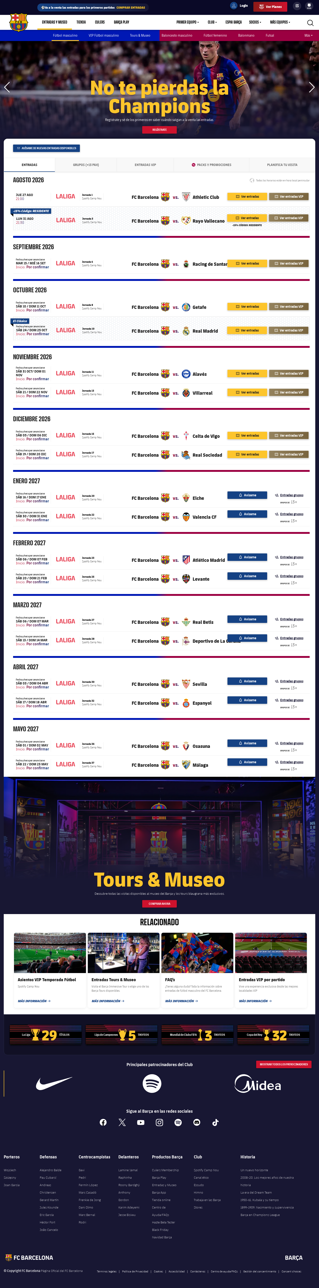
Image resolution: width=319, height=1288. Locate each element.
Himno (198, 1192)
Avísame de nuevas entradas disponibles (48, 148)
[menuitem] (309, 5)
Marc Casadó (87, 1192)
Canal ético (201, 1177)
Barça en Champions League (260, 1215)
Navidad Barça (162, 1237)
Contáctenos (197, 1271)
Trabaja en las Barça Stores (207, 1203)
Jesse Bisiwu (127, 1215)
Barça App (159, 1192)
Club (211, 22)
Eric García (47, 1215)
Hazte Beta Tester (163, 1222)
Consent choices (291, 1271)
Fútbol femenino (215, 35)
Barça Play (121, 22)
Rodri (82, 1222)
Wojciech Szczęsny (10, 1173)
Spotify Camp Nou (206, 1170)
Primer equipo (186, 22)
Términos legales (107, 1271)
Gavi (82, 1170)
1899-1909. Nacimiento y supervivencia (267, 1207)
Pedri (82, 1177)
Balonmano (246, 35)
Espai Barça (234, 22)
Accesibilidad (177, 1271)
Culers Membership (165, 1170)
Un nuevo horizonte (254, 1170)
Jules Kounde (49, 1207)
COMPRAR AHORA (159, 903)
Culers (100, 22)
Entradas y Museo (54, 22)
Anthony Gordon (124, 1196)
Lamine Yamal (128, 1170)
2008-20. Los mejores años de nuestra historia (267, 1181)
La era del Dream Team (256, 1192)
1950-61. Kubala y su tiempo (260, 1200)
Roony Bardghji (129, 1185)
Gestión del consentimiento (259, 1271)
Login (241, 6)
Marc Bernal (87, 1215)
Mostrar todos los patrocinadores (284, 1064)
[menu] (309, 6)
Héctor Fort (47, 1222)
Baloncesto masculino (177, 35)
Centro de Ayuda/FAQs (160, 1211)
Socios (254, 22)
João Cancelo (49, 1230)
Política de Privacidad (135, 1271)
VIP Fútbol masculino (104, 35)
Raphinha (125, 1177)
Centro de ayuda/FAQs (224, 1271)
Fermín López (88, 1185)
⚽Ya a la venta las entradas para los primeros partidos (93, 7)
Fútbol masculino (65, 35)
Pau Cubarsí (48, 1177)
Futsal (270, 35)
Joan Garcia (12, 1185)
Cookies (158, 1271)
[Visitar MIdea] (257, 1083)
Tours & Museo (140, 35)
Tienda (81, 22)
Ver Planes (274, 6)
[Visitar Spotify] (152, 1083)
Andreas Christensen (48, 1188)
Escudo (199, 1185)
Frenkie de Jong (90, 1200)
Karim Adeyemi (128, 1207)
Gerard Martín (49, 1200)
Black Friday (160, 1230)
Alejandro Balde (50, 1170)
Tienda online (161, 1200)
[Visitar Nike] (54, 1083)
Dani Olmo (86, 1207)
